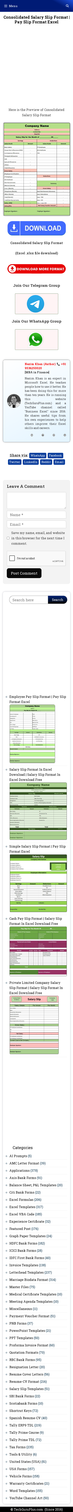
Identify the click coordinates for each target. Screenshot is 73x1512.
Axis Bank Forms (22, 1178)
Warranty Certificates (26, 1483)
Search (57, 599)
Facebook (55, 455)
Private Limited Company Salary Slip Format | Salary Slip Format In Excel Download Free (36, 988)
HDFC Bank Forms (23, 1243)
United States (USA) (24, 1461)
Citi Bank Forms (21, 1192)
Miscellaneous (20, 1309)
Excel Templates (22, 1207)
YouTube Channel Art (25, 1498)
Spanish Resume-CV (25, 1418)
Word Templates (22, 1491)
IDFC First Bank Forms (26, 1258)
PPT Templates (21, 1338)
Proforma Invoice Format (28, 1345)
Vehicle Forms (20, 1476)
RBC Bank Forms (22, 1360)
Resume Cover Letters (26, 1374)
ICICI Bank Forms (22, 1250)
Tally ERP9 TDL (21, 1425)
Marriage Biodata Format (28, 1280)
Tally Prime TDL (22, 1440)
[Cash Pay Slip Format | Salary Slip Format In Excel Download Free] (38, 975)
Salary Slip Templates (26, 1389)
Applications (19, 1170)
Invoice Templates (23, 1265)
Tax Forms (17, 1447)
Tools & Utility (20, 1454)
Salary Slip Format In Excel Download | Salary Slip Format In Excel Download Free (34, 774)
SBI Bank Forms (21, 1396)
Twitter (14, 462)
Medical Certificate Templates (32, 1294)
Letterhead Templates (26, 1272)
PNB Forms (17, 1323)
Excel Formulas (21, 1199)
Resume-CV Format (24, 1381)
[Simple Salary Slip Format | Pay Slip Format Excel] (38, 911)
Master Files (19, 1287)
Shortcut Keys (20, 1411)
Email (59, 462)
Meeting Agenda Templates (31, 1301)
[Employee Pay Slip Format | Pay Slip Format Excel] (32, 762)
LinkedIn (30, 462)
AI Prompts (18, 1156)
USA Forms (18, 1469)
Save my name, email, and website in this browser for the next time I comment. (38, 538)
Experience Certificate (26, 1221)
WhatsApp (38, 455)
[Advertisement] (36, 68)
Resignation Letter (24, 1367)
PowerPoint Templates (27, 1330)
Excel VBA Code (21, 1214)
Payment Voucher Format (29, 1316)
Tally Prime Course (24, 1432)
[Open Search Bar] (67, 6)
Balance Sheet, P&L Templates (32, 1185)
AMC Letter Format (24, 1163)
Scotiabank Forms (23, 1403)
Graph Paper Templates (27, 1236)
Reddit (46, 462)
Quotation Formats (23, 1352)
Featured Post (20, 1229)
